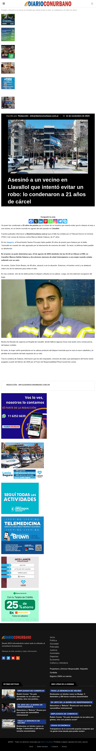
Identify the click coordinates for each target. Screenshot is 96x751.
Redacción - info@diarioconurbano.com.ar (38, 116)
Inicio (52, 637)
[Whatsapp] (50, 221)
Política (53, 640)
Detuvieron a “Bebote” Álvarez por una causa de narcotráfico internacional (31, 712)
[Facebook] (31, 221)
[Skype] (65, 221)
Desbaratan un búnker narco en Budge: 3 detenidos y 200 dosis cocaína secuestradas (30, 728)
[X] (36, 221)
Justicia (53, 650)
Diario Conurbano (47, 742)
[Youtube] (13, 658)
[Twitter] (8, 658)
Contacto (55, 746)
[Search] (92, 4)
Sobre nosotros (42, 746)
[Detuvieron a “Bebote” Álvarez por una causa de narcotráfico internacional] (8, 707)
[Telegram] (60, 221)
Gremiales (55, 653)
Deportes (54, 656)
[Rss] (18, 658)
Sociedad (54, 644)
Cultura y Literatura (59, 663)
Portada (4, 10)
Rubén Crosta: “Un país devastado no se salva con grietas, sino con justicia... (28, 696)
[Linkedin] (40, 221)
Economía (54, 659)
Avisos (64, 746)
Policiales (54, 647)
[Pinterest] (45, 221)
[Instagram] (55, 221)
